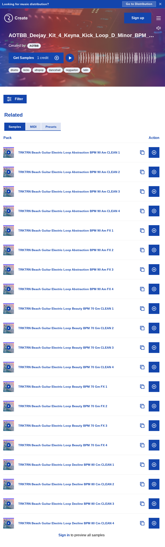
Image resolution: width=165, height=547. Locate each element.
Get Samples (30, 58)
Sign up (137, 18)
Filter (19, 99)
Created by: (24, 45)
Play (8, 152)
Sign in (64, 535)
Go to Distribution (139, 4)
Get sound (154, 152)
